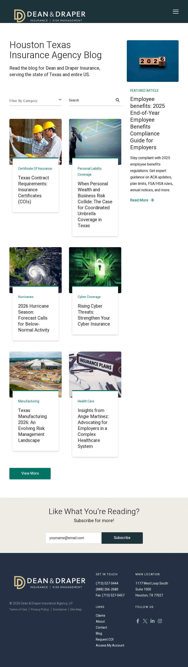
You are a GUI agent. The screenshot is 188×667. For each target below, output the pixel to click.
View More (30, 473)
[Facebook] (137, 622)
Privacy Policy (40, 609)
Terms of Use (18, 609)
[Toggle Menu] (176, 12)
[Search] (117, 100)
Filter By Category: (23, 101)
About (100, 621)
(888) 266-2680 (107, 589)
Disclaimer (60, 609)
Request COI (104, 639)
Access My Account (110, 645)
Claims (100, 615)
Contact (101, 627)
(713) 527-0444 (107, 583)
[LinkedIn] (152, 622)
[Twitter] (145, 622)
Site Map (76, 609)
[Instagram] (160, 622)
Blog (99, 633)
